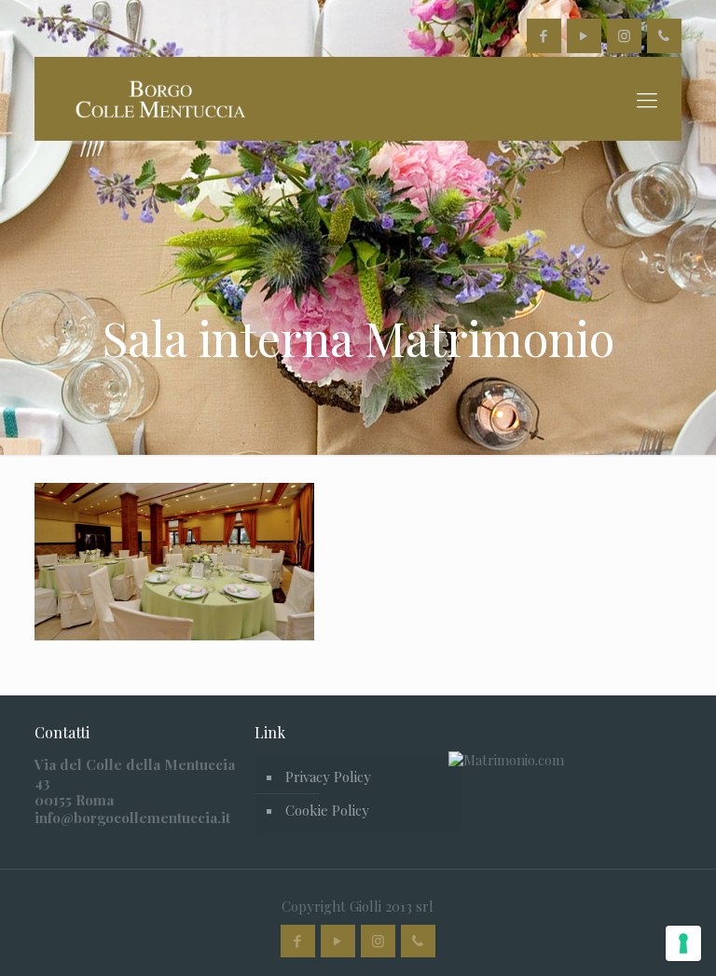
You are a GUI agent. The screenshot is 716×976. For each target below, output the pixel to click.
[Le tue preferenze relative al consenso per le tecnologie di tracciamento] (683, 943)
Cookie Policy (327, 810)
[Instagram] (624, 35)
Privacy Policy (328, 776)
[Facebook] (544, 35)
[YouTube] (584, 35)
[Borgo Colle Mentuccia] (159, 99)
